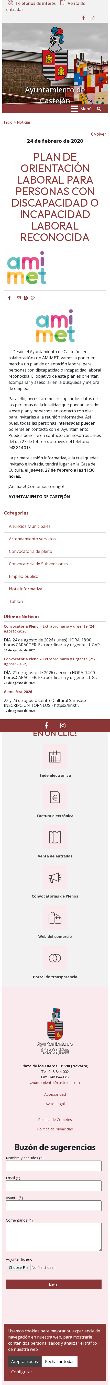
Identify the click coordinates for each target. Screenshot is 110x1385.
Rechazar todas (59, 1361)
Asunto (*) (14, 1197)
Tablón (16, 601)
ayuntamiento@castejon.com (55, 1082)
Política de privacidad (55, 1129)
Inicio (8, 122)
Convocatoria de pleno (30, 551)
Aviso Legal (55, 1103)
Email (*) (13, 1177)
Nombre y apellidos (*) (24, 1157)
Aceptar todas (24, 1361)
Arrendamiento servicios (32, 539)
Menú (86, 109)
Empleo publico (23, 576)
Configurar (21, 1372)
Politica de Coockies (55, 1119)
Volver (99, 134)
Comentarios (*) (19, 1220)
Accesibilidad (55, 1094)
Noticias (24, 122)
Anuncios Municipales (30, 526)
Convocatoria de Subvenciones (38, 564)
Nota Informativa (25, 589)
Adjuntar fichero (19, 1259)
